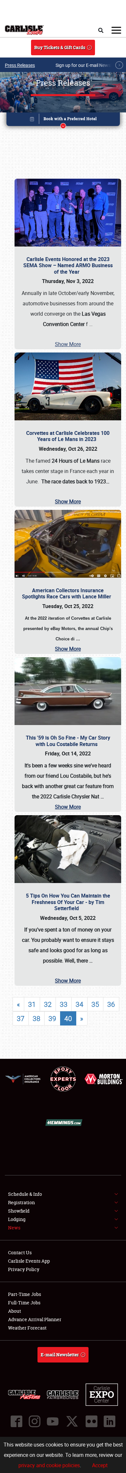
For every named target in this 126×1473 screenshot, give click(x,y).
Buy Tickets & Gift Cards (59, 47)
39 (52, 1018)
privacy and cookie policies (49, 1465)
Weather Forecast (27, 1328)
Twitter (72, 1421)
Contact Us (20, 1252)
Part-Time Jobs (24, 1294)
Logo (24, 30)
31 (32, 1004)
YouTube (52, 1421)
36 (111, 1004)
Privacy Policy (23, 1269)
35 (95, 1004)
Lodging (17, 1219)
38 (36, 1018)
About (14, 1311)
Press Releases (20, 65)
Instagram (34, 1421)
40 (68, 1018)
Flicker (91, 1421)
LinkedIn (109, 1421)
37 (21, 1018)
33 (64, 1004)
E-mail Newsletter (60, 1355)
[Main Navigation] (116, 30)
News (14, 1228)
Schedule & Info (25, 1194)
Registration (21, 1202)
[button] (63, 120)
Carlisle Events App (29, 1261)
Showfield (18, 1211)
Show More (68, 344)
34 (79, 1004)
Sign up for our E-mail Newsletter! (89, 65)
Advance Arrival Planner (34, 1319)
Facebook (16, 1421)
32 (48, 1004)
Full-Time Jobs (24, 1302)
